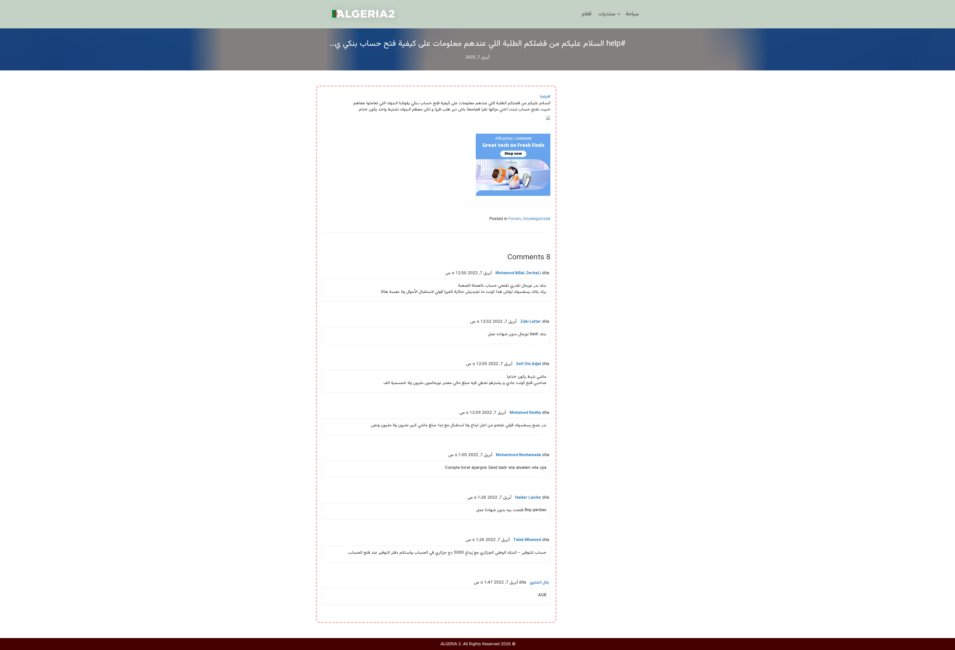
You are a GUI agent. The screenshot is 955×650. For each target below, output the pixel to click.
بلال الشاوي (539, 583)
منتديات (607, 14)
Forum (515, 219)
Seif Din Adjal (528, 364)
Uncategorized (536, 219)
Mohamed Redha (525, 413)
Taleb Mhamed (527, 540)
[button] (618, 14)
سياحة (632, 14)
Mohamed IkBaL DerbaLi (518, 273)
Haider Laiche (528, 498)
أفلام (586, 14)
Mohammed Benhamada (518, 455)
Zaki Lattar (530, 322)
